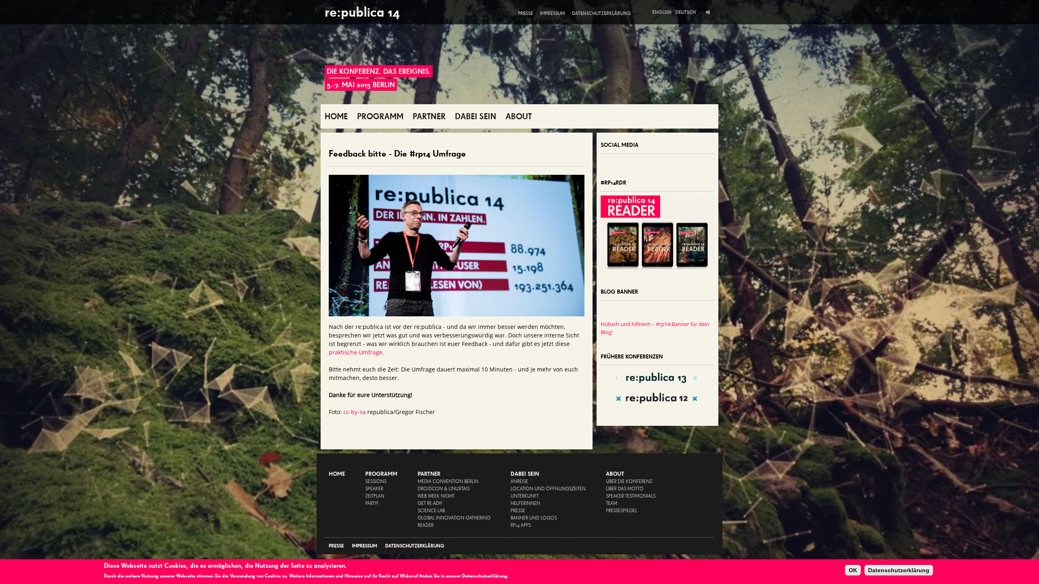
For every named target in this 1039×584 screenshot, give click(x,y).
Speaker (374, 489)
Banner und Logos (534, 518)
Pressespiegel (621, 511)
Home (337, 473)
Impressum (552, 13)
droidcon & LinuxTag (444, 489)
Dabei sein (525, 473)
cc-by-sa (354, 412)
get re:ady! (430, 503)
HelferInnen (525, 503)
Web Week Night (436, 496)
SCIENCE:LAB (431, 511)
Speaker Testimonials (630, 496)
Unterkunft (525, 496)
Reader (425, 525)
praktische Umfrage (355, 352)
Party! (371, 503)
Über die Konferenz (629, 481)
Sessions (375, 481)
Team (611, 503)
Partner (429, 473)
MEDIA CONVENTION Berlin (448, 481)
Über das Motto (625, 489)
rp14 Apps (521, 525)
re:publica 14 (362, 12)
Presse (525, 13)
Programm (381, 473)
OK (853, 570)
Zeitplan (374, 496)
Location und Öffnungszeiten (548, 489)
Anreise (519, 481)
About (615, 473)
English (661, 12)
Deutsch (685, 12)
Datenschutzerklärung (601, 13)
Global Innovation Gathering (454, 518)
